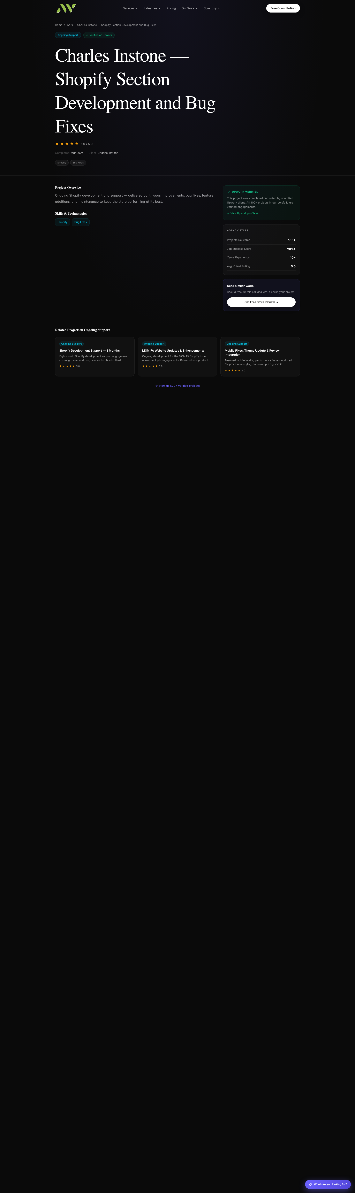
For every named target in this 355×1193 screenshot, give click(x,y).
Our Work (188, 8)
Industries (150, 8)
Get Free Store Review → (261, 302)
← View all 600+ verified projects (177, 385)
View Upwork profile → (244, 213)
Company (210, 8)
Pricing (171, 8)
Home (58, 24)
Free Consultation (283, 8)
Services (129, 8)
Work (70, 24)
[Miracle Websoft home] (66, 8)
